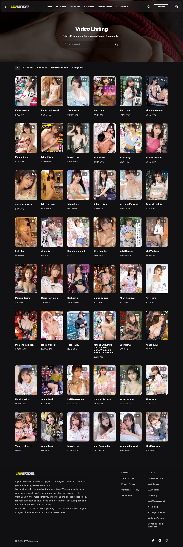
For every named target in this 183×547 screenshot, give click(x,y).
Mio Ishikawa (48, 204)
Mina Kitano (47, 157)
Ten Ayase (73, 110)
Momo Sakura (101, 298)
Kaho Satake (22, 110)
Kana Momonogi (76, 251)
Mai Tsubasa (153, 251)
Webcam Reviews (156, 518)
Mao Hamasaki (101, 347)
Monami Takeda (102, 399)
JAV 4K (151, 472)
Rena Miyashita (154, 204)
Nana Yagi (125, 157)
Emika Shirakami (50, 110)
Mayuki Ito (73, 157)
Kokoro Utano (101, 204)
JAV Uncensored (156, 478)
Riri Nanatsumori (76, 399)
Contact (125, 472)
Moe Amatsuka (102, 446)
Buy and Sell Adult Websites (156, 525)
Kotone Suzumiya (103, 344)
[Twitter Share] (153, 540)
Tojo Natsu (73, 344)
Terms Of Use (128, 478)
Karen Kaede (127, 399)
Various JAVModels (104, 352)
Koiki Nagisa (126, 251)
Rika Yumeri (100, 157)
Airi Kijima (151, 298)
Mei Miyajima (153, 446)
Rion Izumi (99, 110)
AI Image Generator (157, 512)
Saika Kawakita (154, 157)
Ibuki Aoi (19, 251)
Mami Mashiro (22, 399)
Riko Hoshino (100, 251)
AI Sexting (153, 507)
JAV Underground (156, 501)
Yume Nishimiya (23, 446)
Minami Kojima (22, 298)
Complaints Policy (130, 490)
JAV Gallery (153, 484)
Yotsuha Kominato (129, 204)
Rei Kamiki (72, 298)
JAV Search (153, 490)
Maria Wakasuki (102, 350)
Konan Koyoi (21, 157)
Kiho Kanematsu (154, 110)
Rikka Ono (151, 399)
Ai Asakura (73, 204)
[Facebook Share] (159, 540)
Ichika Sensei (48, 344)
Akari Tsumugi (127, 298)
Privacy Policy (128, 484)
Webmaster (127, 495)
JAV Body (152, 495)
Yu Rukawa (126, 344)
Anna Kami (47, 399)
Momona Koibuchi (24, 344)
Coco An (46, 251)
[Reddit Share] (166, 540)
